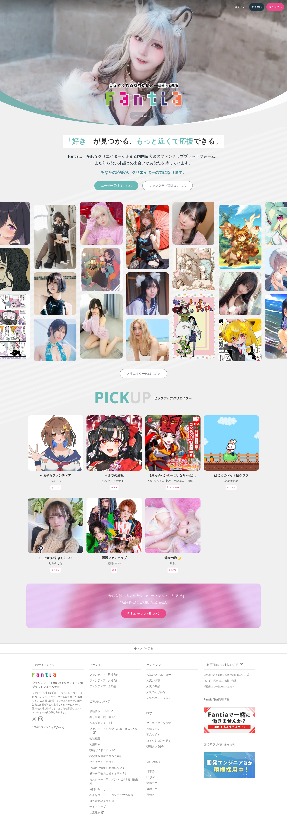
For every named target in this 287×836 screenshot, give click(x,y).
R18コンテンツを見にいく (143, 613)
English (150, 777)
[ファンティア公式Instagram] (40, 719)
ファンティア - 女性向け (104, 680)
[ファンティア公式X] (34, 719)
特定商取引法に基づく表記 (105, 756)
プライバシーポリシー (103, 761)
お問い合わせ (97, 789)
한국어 (150, 794)
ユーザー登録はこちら (116, 186)
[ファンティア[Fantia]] (44, 674)
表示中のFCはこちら (143, 115)
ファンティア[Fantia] (52, 727)
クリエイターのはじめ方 (143, 373)
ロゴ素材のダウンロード (104, 800)
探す (149, 713)
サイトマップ (97, 806)
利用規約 (94, 744)
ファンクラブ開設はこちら (167, 186)
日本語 (150, 771)
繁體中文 (151, 788)
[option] (33, 281)
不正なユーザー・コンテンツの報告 (111, 795)
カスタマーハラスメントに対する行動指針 (114, 781)
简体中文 (151, 783)
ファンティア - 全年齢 (102, 686)
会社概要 (94, 738)
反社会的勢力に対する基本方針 (108, 773)
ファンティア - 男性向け (104, 674)
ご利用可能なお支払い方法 (221, 665)
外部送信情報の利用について (107, 767)
